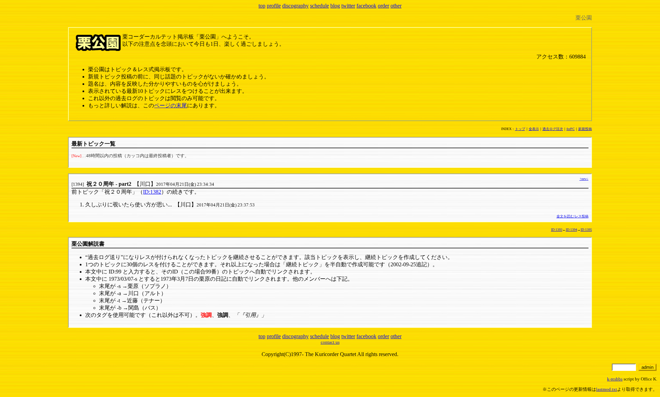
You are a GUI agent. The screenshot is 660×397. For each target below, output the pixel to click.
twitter (348, 6)
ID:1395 (586, 230)
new (584, 179)
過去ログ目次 (552, 129)
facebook (366, 6)
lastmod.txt (606, 389)
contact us (330, 342)
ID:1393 (556, 230)
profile (274, 6)
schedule (319, 6)
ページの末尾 (170, 105)
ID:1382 (152, 192)
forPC (570, 129)
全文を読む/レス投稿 (572, 216)
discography (295, 6)
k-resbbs (615, 379)
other (396, 6)
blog (335, 6)
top (261, 6)
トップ (520, 129)
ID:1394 (571, 230)
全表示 (534, 129)
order (383, 6)
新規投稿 (585, 129)
